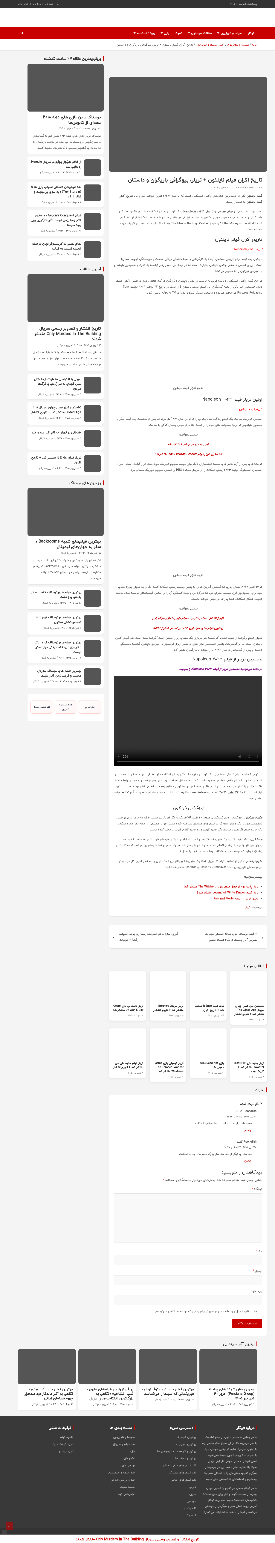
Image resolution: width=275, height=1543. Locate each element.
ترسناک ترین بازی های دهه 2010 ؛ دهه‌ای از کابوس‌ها (70, 119)
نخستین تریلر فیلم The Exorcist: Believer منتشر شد (188, 454)
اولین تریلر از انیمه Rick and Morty (236, 898)
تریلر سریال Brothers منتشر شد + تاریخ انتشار (169, 1007)
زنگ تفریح (90, 707)
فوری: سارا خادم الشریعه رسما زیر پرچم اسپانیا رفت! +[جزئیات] (148, 936)
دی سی (191, 1501)
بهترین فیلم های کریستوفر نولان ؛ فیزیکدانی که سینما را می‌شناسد (168, 1391)
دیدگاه (257, 1189)
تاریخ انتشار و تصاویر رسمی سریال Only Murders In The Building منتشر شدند (67, 333)
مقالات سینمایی (201, 33)
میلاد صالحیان (229, 187)
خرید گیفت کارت (63, 1444)
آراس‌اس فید (126, 1494)
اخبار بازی (129, 1458)
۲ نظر (216, 187)
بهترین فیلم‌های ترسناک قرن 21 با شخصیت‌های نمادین (58, 620)
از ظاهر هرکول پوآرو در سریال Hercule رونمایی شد (56, 164)
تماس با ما (23, 4)
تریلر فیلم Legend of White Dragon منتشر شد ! (228, 892)
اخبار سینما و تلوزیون (65, 707)
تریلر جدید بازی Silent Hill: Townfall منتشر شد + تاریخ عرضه (249, 1067)
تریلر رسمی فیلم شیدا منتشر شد (188, 444)
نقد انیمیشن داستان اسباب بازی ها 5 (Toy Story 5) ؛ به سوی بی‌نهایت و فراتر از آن (56, 191)
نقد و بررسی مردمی (123, 1479)
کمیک (178, 33)
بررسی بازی (127, 1465)
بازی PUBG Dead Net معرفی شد (211, 1064)
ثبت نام (49, 4)
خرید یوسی (66, 1451)
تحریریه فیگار (65, 128)
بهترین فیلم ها (186, 1437)
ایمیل (257, 1270)
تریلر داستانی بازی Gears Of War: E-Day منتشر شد (128, 1007)
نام (259, 1250)
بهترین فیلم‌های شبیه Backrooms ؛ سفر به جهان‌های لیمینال (68, 544)
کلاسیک (191, 1515)
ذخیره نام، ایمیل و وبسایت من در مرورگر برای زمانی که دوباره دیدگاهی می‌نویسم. (205, 1311)
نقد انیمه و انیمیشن (121, 1472)
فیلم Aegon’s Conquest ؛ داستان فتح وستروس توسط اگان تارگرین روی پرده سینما (56, 220)
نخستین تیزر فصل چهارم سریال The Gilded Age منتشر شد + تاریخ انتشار (249, 1009)
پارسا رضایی (160, 1399)
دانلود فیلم (67, 1437)
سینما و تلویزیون (231, 33)
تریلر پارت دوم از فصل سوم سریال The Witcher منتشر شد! (221, 886)
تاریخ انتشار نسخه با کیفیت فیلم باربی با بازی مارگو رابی (188, 618)
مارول (192, 1494)
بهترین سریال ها (185, 1444)
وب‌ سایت (256, 1291)
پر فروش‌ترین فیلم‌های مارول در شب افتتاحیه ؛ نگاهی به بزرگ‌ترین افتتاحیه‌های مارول (109, 1393)
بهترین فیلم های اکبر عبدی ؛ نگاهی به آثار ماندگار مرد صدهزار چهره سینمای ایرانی (49, 1393)
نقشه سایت (127, 1486)
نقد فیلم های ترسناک (182, 1472)
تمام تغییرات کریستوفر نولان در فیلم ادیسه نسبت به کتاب (56, 246)
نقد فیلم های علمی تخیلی (179, 1465)
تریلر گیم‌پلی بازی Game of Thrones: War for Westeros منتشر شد (169, 1067)
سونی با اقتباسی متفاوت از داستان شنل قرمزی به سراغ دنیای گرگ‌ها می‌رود (57, 383)
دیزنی (192, 1486)
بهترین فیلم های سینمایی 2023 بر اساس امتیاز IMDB (188, 628)
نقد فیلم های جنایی (183, 1479)
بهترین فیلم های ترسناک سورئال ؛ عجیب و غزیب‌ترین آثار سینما (58, 673)
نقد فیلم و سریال (41, 707)
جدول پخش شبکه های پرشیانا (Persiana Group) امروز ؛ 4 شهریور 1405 (231, 1393)
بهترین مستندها (185, 1458)
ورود (59, 4)
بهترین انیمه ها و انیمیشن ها (176, 1451)
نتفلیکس (190, 1508)
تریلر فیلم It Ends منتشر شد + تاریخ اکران (209, 1007)
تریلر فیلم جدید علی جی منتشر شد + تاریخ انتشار (128, 1064)
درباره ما (37, 4)
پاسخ (247, 1130)
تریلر (247, 907)
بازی (166, 33)
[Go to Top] (9, 1526)
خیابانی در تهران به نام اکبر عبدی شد (56, 432)
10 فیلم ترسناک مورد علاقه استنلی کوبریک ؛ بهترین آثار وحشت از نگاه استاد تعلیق (230, 936)
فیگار (251, 33)
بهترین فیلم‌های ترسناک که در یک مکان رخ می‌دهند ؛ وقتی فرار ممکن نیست (58, 647)
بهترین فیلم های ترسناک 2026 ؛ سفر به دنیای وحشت (56, 594)
